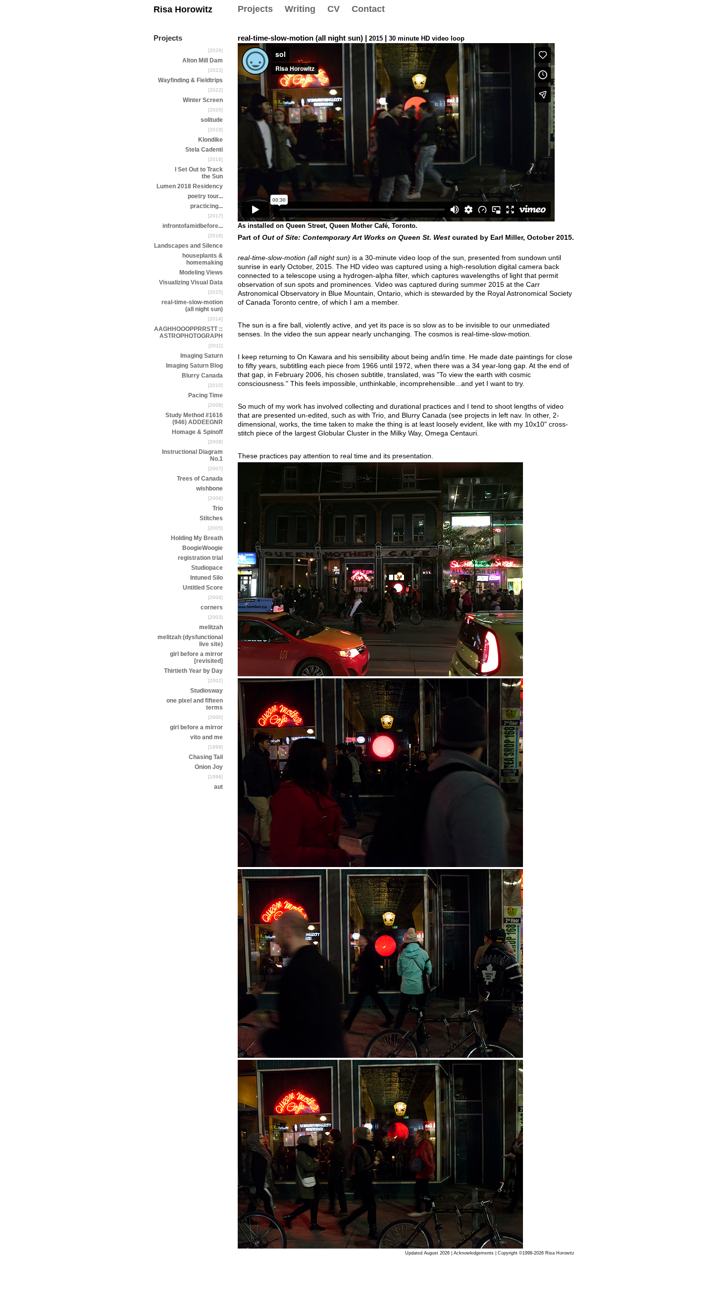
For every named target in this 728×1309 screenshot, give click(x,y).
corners (212, 607)
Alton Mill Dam (202, 60)
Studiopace (207, 567)
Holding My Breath (197, 538)
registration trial (200, 557)
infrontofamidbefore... (192, 225)
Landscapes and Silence (188, 245)
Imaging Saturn (201, 355)
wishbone (209, 488)
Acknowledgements (474, 1253)
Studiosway (206, 690)
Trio (217, 508)
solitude (212, 119)
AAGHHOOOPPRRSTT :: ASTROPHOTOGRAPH (188, 332)
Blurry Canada (202, 375)
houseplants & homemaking (202, 259)
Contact (368, 9)
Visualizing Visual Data (191, 282)
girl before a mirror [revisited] (196, 657)
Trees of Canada (200, 478)
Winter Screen (203, 100)
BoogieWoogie (202, 548)
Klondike (210, 139)
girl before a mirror (196, 727)
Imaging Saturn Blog (194, 365)
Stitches (211, 518)
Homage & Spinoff (197, 432)
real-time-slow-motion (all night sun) (192, 306)
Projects (255, 9)
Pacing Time (205, 395)
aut (218, 786)
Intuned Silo (206, 577)
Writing (300, 9)
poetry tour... (205, 196)
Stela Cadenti (204, 149)
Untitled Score (203, 587)
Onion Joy (209, 767)
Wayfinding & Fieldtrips (190, 80)
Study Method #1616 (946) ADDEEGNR (194, 419)
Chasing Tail (206, 757)
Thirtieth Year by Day (193, 670)
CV (333, 9)
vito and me (206, 737)
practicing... (206, 206)
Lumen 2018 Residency (189, 186)
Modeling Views (201, 272)
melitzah (211, 627)
